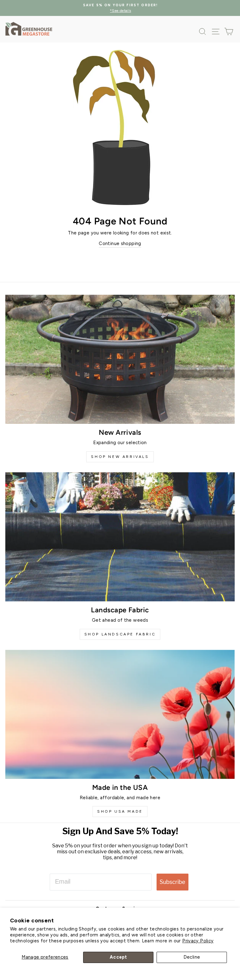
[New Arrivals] (120, 359)
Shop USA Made (120, 811)
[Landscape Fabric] (120, 536)
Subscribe (172, 882)
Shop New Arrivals (120, 456)
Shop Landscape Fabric (120, 634)
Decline (191, 957)
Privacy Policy (197, 941)
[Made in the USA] (120, 714)
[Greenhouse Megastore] (28, 29)
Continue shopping (120, 243)
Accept (118, 957)
